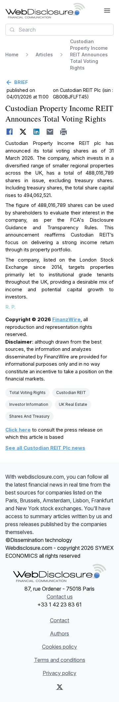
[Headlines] (45, 10)
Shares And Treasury (29, 416)
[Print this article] (64, 131)
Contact (59, 620)
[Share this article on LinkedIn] (36, 131)
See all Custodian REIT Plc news (45, 448)
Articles (44, 54)
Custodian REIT (71, 392)
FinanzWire (66, 319)
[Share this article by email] (50, 131)
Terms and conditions (59, 660)
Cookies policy (59, 646)
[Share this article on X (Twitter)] (23, 131)
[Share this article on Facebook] (9, 131)
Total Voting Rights (27, 392)
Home (12, 54)
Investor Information (28, 404)
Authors (59, 633)
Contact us (60, 596)
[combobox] (59, 30)
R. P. (10, 307)
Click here (18, 430)
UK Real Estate (73, 404)
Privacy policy (59, 673)
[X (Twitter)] (59, 686)
